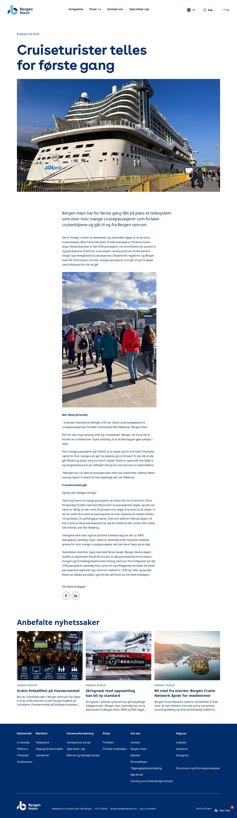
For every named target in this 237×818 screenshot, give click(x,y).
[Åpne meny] (226, 10)
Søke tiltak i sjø (76, 749)
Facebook (193, 749)
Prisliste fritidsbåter (115, 749)
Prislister (108, 742)
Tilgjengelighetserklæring (146, 768)
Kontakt (135, 742)
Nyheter (135, 755)
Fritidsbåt (23, 755)
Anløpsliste (42, 742)
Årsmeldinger (139, 762)
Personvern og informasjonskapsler (198, 768)
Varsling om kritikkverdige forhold (152, 781)
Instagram (194, 755)
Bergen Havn (138, 749)
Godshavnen (24, 762)
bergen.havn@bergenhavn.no (123, 808)
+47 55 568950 (101, 808)
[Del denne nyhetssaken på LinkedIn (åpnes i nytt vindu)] (75, 595)
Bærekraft (137, 774)
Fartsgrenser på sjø (78, 742)
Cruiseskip (23, 742)
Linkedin (192, 742)
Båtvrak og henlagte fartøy (83, 755)
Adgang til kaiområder (49, 749)
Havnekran (42, 755)
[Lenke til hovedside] (20, 10)
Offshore (22, 749)
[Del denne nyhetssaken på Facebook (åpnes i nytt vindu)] (66, 595)
